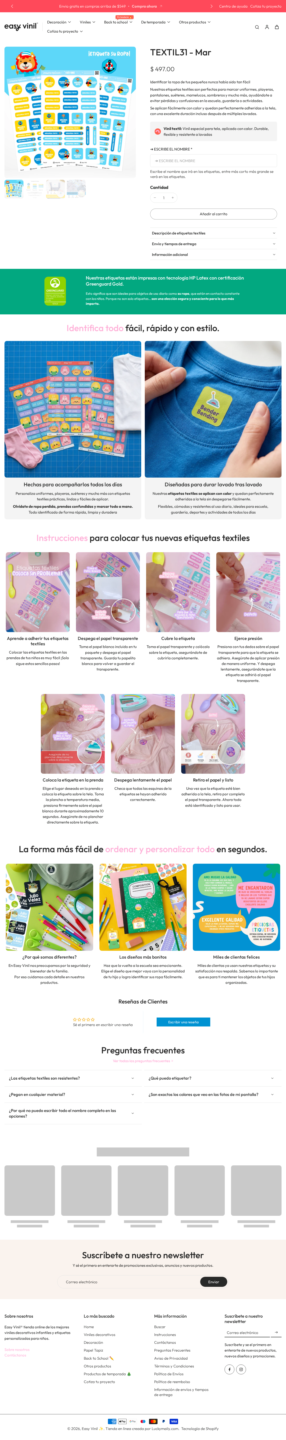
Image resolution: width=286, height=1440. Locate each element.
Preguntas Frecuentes (172, 1350)
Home (89, 1326)
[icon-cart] (277, 26)
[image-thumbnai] (13, 189)
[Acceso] (267, 27)
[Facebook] (229, 1369)
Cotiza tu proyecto (266, 6)
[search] (257, 26)
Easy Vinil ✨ (92, 1428)
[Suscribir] (276, 1332)
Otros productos (97, 1366)
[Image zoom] (70, 112)
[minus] (154, 197)
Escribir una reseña (183, 1022)
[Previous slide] (12, 6)
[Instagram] (241, 1369)
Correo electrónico (81, 1281)
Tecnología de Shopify (200, 1428)
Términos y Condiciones (174, 1366)
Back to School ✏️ (99, 1358)
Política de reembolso (172, 1381)
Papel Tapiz (93, 1350)
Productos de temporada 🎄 (107, 1373)
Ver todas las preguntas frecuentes (141, 1060)
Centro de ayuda (233, 6)
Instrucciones (165, 1334)
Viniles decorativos (99, 1334)
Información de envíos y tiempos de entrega (181, 1392)
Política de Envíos (168, 1373)
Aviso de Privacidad (171, 1358)
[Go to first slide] (212, 6)
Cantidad (159, 187)
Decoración (93, 1342)
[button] (213, 214)
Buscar (160, 1326)
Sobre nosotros (16, 1349)
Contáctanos (15, 1355)
